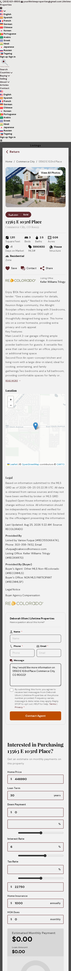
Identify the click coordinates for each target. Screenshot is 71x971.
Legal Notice (12, 589)
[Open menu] (1, 140)
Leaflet (13, 464)
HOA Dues (13, 912)
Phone (18, 646)
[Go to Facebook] (1, 7)
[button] (35, 426)
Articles (4, 85)
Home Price (14, 772)
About (3, 82)
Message (19, 660)
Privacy (19, 707)
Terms (52, 704)
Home (8, 161)
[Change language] (3, 11)
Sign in (12, 56)
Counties (5, 72)
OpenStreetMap (30, 464)
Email (44, 646)
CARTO (61, 464)
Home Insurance (17, 896)
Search (4, 69)
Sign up (4, 56)
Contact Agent (35, 715)
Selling (3, 78)
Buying (3, 75)
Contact (4, 88)
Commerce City (25, 161)
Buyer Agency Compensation (22, 595)
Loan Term (13, 788)
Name (18, 631)
